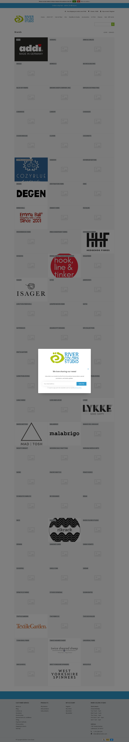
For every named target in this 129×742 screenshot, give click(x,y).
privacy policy (78, 388)
